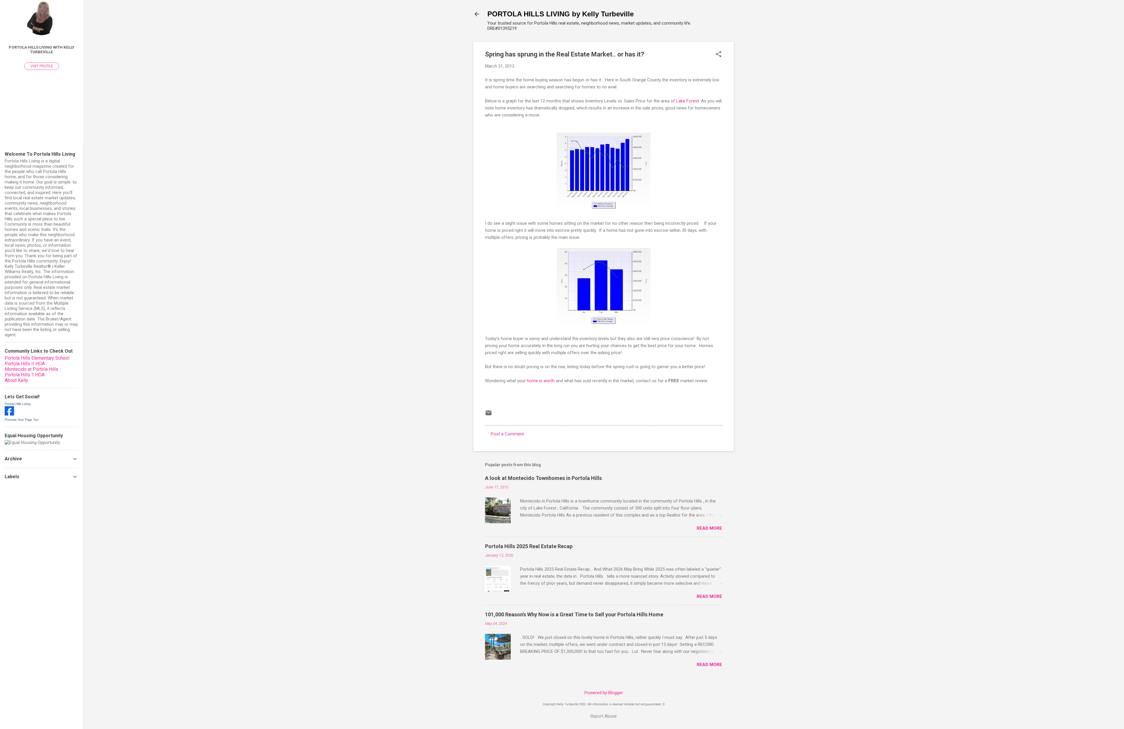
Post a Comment (507, 434)
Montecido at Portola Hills (31, 369)
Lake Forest (687, 101)
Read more (709, 528)
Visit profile (41, 66)
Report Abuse (603, 716)
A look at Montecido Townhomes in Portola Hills (543, 478)
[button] (718, 55)
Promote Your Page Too (21, 419)
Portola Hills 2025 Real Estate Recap (529, 546)
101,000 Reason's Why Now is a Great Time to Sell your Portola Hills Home (574, 614)
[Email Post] (488, 415)
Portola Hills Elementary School (37, 358)
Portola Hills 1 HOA (24, 375)
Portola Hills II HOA (25, 363)
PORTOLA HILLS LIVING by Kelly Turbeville (560, 14)
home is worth (540, 380)
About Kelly (16, 380)
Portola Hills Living (17, 404)
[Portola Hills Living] (9, 414)
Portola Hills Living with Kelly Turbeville (41, 49)
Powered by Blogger (604, 692)
